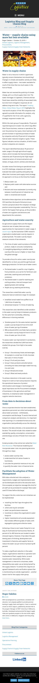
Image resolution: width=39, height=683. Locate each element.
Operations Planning (9, 640)
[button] (19, 15)
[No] (37, 677)
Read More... (6, 618)
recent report (6, 232)
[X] (10, 583)
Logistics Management (21, 43)
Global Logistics (7, 43)
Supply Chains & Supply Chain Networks (16, 47)
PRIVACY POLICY (24, 680)
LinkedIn (5, 597)
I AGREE (13, 680)
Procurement (6, 45)
